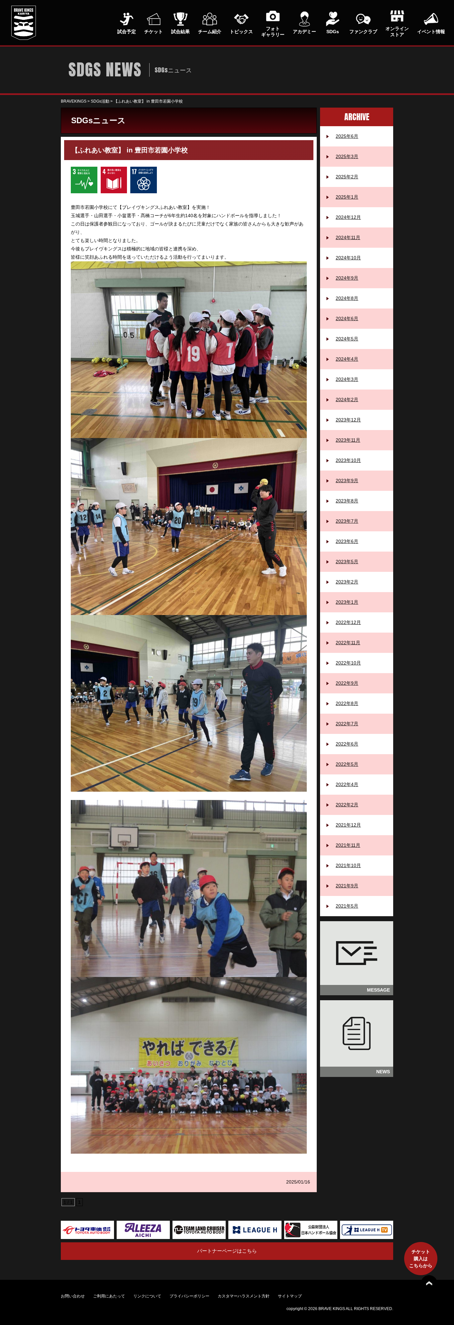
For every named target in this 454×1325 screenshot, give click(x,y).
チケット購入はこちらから (420, 1258)
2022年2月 (347, 804)
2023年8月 (347, 500)
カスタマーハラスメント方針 (244, 1296)
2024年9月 (347, 278)
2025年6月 (347, 136)
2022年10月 (348, 662)
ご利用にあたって (109, 1296)
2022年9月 (347, 683)
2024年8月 (347, 298)
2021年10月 (348, 865)
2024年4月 (347, 359)
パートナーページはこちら (227, 1251)
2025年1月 (347, 197)
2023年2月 (347, 581)
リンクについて (147, 1296)
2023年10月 (348, 460)
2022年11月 (348, 642)
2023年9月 (347, 480)
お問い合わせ (73, 1296)
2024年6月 (347, 318)
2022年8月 (347, 703)
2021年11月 (348, 845)
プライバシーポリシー (189, 1296)
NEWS (383, 1071)
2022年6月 (347, 744)
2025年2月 (347, 176)
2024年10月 (348, 257)
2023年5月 (347, 561)
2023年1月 (347, 602)
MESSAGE (378, 990)
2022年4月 (347, 784)
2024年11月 (348, 237)
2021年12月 (348, 825)
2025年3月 (347, 156)
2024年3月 (347, 379)
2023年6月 (347, 541)
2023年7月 (347, 521)
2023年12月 (348, 419)
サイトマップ (290, 1296)
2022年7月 (347, 723)
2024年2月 (347, 399)
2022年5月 (347, 764)
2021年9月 (347, 885)
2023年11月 (348, 440)
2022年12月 (348, 622)
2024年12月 (348, 217)
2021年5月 (347, 906)
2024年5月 (347, 338)
